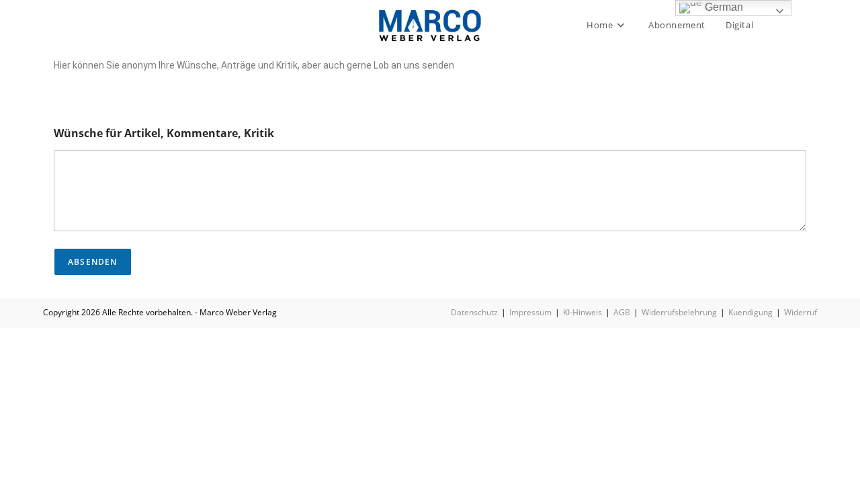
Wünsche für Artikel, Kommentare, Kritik (164, 133)
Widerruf (800, 312)
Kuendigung (750, 312)
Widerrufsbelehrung (679, 312)
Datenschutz (474, 312)
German (722, 7)
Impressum (530, 312)
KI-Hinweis (582, 312)
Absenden (93, 262)
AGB (621, 312)
